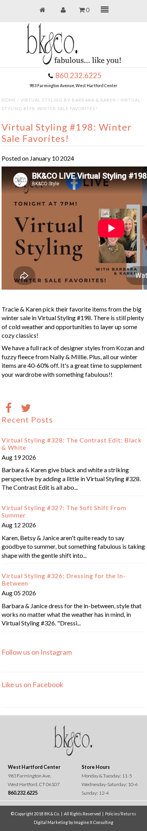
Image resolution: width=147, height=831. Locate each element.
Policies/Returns (120, 813)
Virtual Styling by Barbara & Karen (68, 99)
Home (9, 99)
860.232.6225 (78, 75)
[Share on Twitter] (26, 408)
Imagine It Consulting (93, 822)
